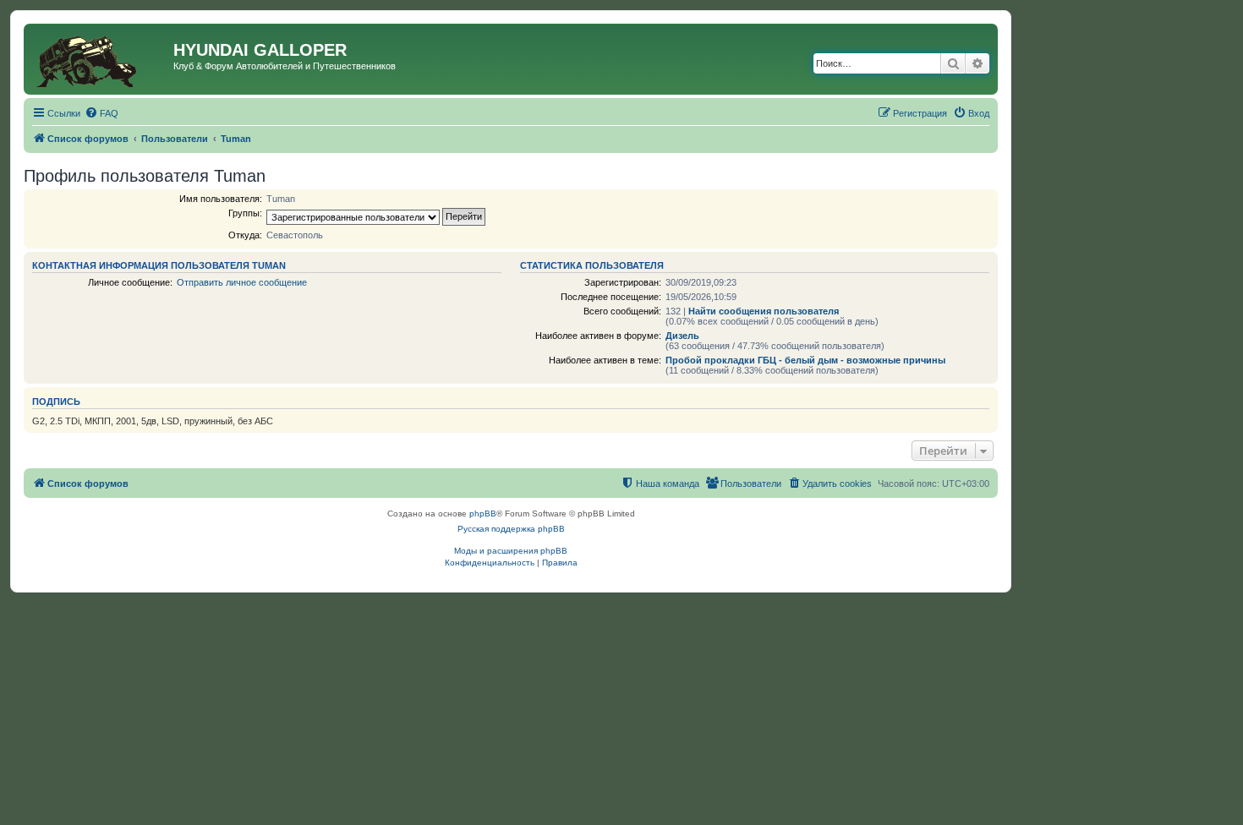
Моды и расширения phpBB (510, 550)
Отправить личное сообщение (242, 282)
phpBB (482, 513)
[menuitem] (101, 113)
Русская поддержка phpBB (511, 528)
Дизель (682, 336)
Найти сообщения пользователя (763, 311)
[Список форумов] (100, 59)
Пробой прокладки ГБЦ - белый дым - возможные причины (805, 360)
